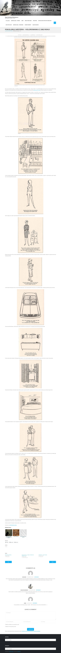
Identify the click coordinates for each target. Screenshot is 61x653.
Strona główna (8, 20)
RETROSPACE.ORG (13, 525)
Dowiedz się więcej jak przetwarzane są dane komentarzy (31, 631)
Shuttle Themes (11, 651)
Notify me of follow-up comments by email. (12, 624)
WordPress (19, 651)
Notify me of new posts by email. (11, 626)
